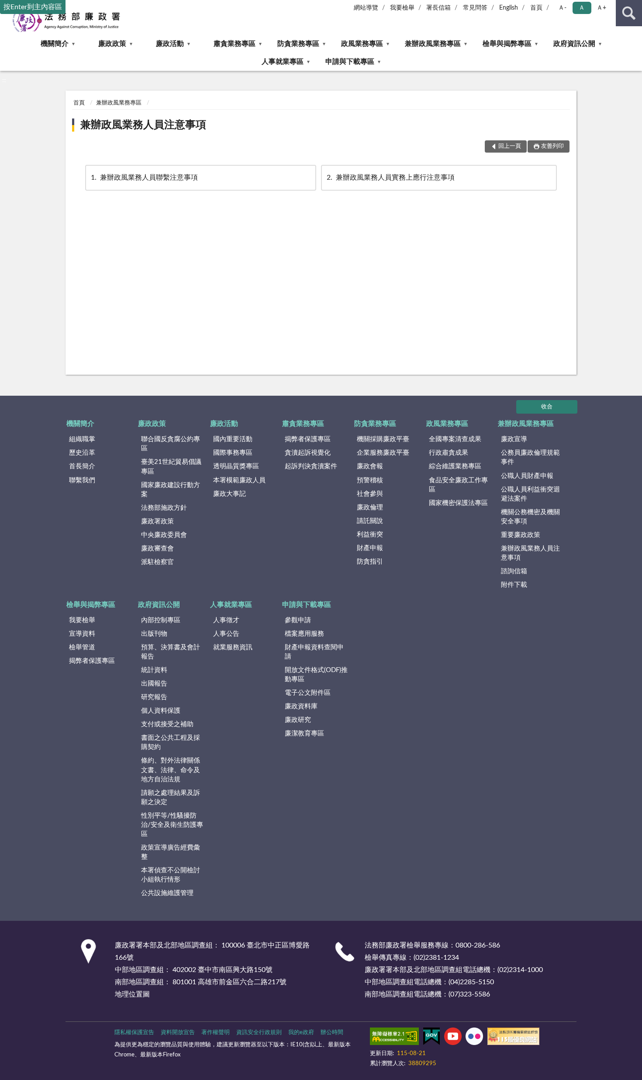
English (508, 8)
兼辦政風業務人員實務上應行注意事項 (391, 177)
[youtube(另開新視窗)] (453, 1038)
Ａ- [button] (562, 8)
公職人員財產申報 (527, 476)
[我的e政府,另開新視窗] (431, 1038)
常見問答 (475, 8)
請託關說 (370, 521)
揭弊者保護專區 (308, 439)
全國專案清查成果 (455, 439)
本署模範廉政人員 (239, 480)
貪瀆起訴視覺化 (308, 452)
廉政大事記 (229, 494)
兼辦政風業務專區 (433, 43)
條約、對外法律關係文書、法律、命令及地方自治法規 (170, 769)
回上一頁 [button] (509, 146)
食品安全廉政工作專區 (458, 485)
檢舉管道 (82, 647)
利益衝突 (370, 534)
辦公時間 (332, 1032)
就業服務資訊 (232, 647)
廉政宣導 (514, 439)
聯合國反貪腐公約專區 (170, 444)
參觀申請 (298, 620)
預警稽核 (370, 480)
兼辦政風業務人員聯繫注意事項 (144, 177)
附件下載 (514, 585)
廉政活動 (170, 43)
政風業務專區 (362, 43)
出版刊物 (154, 634)
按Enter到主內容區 (32, 6)
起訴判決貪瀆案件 (311, 466)
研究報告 (154, 697)
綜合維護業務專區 (455, 466)
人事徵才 (226, 620)
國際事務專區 (232, 452)
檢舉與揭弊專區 (507, 43)
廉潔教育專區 (304, 733)
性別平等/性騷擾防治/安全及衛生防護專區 (172, 824)
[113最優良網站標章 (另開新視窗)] (513, 1038)
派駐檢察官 (157, 562)
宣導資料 (82, 634)
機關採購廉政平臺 (383, 439)
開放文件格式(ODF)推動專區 (316, 675)
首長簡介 (82, 466)
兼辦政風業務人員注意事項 (143, 125)
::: (4, 80)
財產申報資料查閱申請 (314, 652)
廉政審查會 (157, 548)
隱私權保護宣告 (134, 1032)
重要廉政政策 (520, 535)
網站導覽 (366, 8)
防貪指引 (370, 561)
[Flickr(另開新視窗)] (474, 1038)
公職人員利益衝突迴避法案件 (530, 494)
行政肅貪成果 (448, 452)
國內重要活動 (232, 439)
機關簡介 (55, 43)
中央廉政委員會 (164, 535)
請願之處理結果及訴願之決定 (170, 797)
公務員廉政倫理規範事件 (530, 457)
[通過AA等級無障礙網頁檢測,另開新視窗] (394, 1038)
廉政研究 (298, 720)
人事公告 (226, 634)
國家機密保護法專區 (458, 503)
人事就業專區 (283, 61)
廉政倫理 (370, 507)
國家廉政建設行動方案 (170, 490)
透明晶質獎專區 (236, 466)
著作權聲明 (215, 1032)
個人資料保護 (160, 710)
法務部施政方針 (164, 508)
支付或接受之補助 (167, 724)
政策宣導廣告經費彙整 (170, 852)
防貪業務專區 (298, 43)
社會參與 (370, 494)
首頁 (536, 8)
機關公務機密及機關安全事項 (530, 517)
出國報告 (154, 683)
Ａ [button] (582, 8)
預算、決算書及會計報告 (170, 652)
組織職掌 (82, 439)
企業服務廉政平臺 (383, 452)
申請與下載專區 (349, 61)
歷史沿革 (82, 452)
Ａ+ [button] (601, 8)
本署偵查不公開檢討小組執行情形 (170, 875)
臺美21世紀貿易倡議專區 (171, 466)
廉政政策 (112, 43)
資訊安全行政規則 (259, 1032)
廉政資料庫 (301, 706)
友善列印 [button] (552, 146)
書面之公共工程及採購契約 (170, 742)
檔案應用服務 (304, 634)
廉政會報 (370, 466)
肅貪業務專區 (234, 43)
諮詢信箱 (514, 571)
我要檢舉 (402, 8)
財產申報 (370, 548)
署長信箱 (438, 8)
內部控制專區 (160, 620)
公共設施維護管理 (167, 893)
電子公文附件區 (308, 693)
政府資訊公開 (574, 43)
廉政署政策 (157, 521)
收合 (546, 407)
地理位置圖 (132, 994)
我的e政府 (301, 1032)
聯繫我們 (82, 480)
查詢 (629, 13)
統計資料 (154, 670)
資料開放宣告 (178, 1032)
